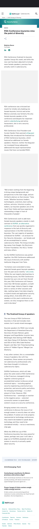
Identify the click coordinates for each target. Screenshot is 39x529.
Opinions (9, 523)
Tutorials (4, 525)
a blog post (30, 133)
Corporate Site (6, 513)
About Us (4, 509)
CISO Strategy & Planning (14, 17)
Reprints (12, 517)
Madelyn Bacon (9, 45)
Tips (29, 523)
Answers (18, 517)
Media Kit (29, 511)
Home (3, 17)
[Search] (36, 13)
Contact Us (5, 511)
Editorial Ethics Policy (14, 509)
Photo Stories (17, 523)
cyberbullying (15, 121)
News (6, 28)
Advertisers (13, 511)
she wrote (29, 272)
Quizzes (24, 523)
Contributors (5, 517)
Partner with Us (21, 511)
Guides (4, 523)
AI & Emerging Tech (11, 460)
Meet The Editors (26, 509)
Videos (10, 525)
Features (17, 519)
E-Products (5, 519)
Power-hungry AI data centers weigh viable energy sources (17, 488)
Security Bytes (12, 22)
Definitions (25, 517)
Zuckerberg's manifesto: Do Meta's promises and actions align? (17, 474)
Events (11, 519)
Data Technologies (24, 460)
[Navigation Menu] (2, 13)
